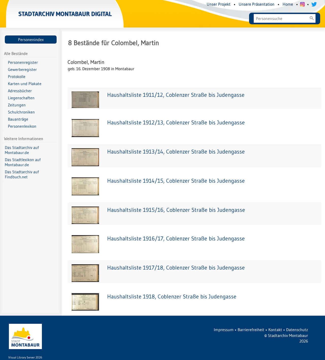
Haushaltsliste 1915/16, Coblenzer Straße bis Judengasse (176, 209)
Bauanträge (18, 119)
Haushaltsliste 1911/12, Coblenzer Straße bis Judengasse (176, 94)
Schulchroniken (21, 112)
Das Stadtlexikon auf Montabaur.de (23, 162)
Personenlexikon (22, 126)
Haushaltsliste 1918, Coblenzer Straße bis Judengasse (171, 296)
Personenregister (23, 62)
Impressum (224, 329)
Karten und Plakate (24, 83)
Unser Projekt (219, 4)
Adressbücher (20, 90)
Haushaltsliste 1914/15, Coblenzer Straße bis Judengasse (176, 180)
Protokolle (16, 76)
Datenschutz (297, 329)
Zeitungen (17, 104)
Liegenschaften (21, 97)
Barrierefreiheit (251, 329)
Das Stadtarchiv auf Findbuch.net (22, 174)
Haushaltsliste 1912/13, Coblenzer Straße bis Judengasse (176, 122)
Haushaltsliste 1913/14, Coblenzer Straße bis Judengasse (176, 151)
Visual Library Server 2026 (25, 357)
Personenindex (31, 39)
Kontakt (275, 329)
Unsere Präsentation (256, 4)
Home (288, 4)
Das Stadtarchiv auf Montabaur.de (22, 150)
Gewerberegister (22, 69)
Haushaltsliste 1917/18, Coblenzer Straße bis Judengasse (176, 267)
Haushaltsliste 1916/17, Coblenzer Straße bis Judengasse (176, 238)
